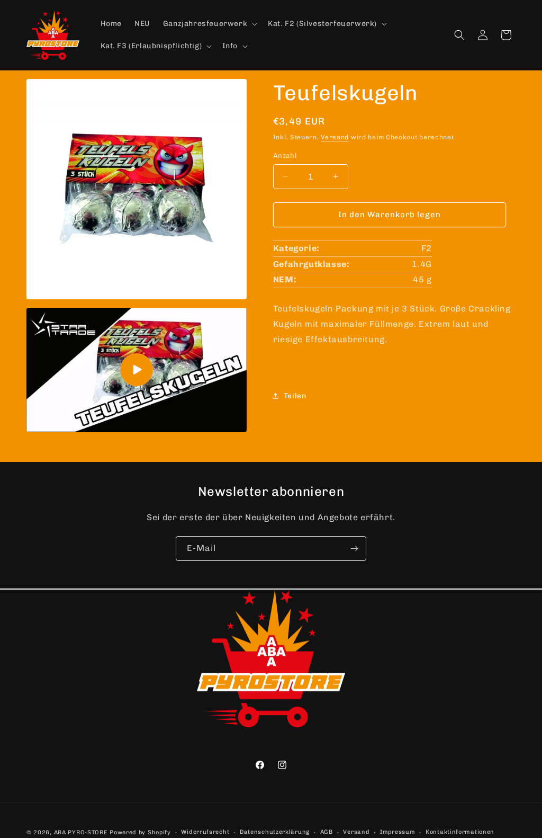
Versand (335, 137)
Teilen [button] (295, 395)
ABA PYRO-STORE (81, 832)
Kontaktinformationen (460, 831)
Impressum (397, 831)
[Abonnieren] (354, 548)
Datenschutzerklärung (275, 831)
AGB (326, 831)
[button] (209, 24)
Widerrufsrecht (205, 831)
